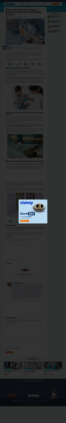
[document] (33, 211)
